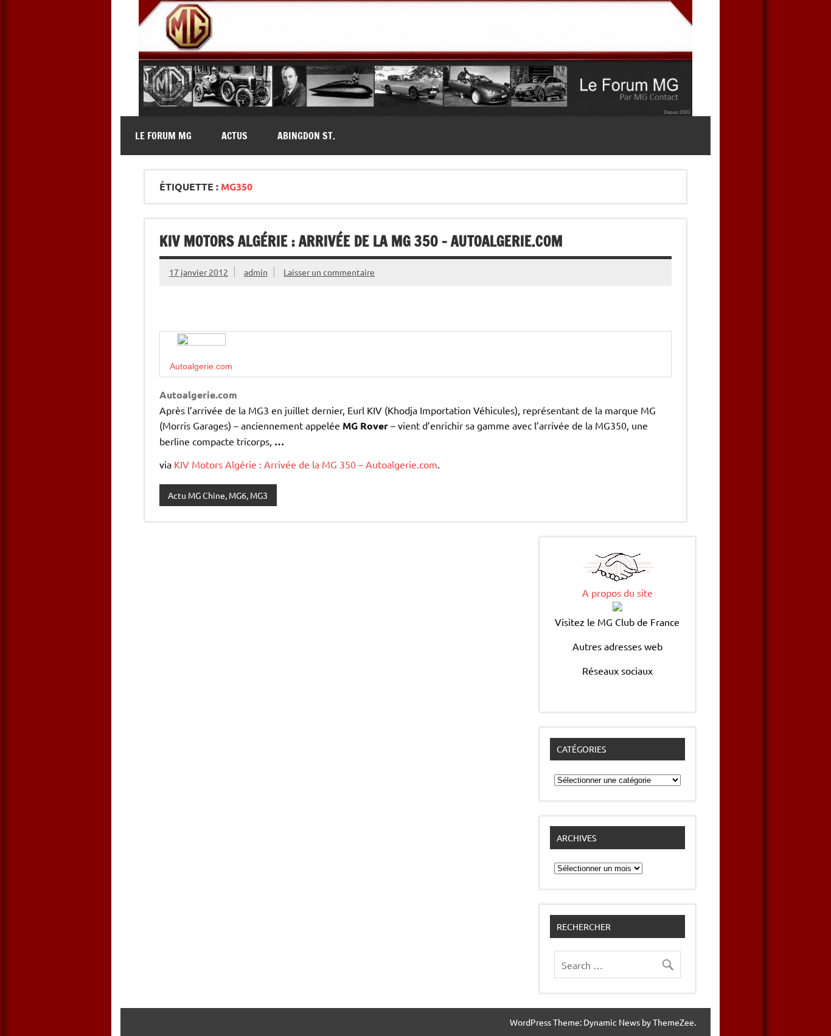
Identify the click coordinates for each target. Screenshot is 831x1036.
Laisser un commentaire (329, 271)
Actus (234, 135)
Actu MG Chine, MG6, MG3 (218, 495)
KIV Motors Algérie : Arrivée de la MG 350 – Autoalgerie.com (361, 241)
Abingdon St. (306, 135)
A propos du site (617, 592)
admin (256, 271)
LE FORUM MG (163, 135)
